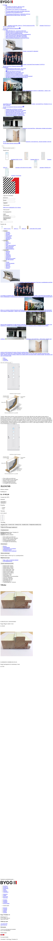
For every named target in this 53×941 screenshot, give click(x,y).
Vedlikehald (8, 254)
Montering (8, 239)
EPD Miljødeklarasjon (7, 561)
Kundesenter (5, 888)
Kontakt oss (8, 243)
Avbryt (5, 219)
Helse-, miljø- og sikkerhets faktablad (10, 560)
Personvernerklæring (10, 248)
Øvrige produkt (9, 235)
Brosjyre (5, 546)
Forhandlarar (8, 236)
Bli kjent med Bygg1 (7, 66)
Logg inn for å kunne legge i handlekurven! (9, 527)
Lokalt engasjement (10, 246)
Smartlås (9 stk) (25, 524)
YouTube (5, 912)
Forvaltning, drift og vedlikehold (9, 550)
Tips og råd (8, 266)
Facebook (5, 909)
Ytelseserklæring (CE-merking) (9, 548)
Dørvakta (8, 253)
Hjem (4, 358)
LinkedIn (5, 910)
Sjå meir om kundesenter (8, 106)
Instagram (5, 907)
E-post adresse (6, 215)
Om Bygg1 (5, 886)
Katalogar (8, 268)
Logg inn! (5, 202)
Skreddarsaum (9, 238)
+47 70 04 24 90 (4, 923)
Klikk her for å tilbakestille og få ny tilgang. (12, 207)
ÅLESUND (5, 360)
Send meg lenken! (7, 218)
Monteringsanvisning (7, 549)
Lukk (4, 214)
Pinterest (5, 911)
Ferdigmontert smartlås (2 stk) (35, 524)
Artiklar (4, 895)
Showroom (8, 233)
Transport (8, 252)
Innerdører (8, 234)
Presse (7, 244)
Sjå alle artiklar (6, 143)
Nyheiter (7, 262)
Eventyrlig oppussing (10, 263)
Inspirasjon (8, 264)
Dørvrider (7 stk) (4, 524)
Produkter (5, 359)
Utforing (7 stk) (18, 524)
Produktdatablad (6, 547)
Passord (4, 200)
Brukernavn (5, 197)
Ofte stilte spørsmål (10, 259)
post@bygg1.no (4, 924)
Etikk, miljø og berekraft (11, 245)
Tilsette (7, 241)
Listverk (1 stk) (11, 524)
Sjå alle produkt (6, 28)
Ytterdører (8, 232)
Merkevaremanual (9, 247)
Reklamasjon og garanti (10, 258)
